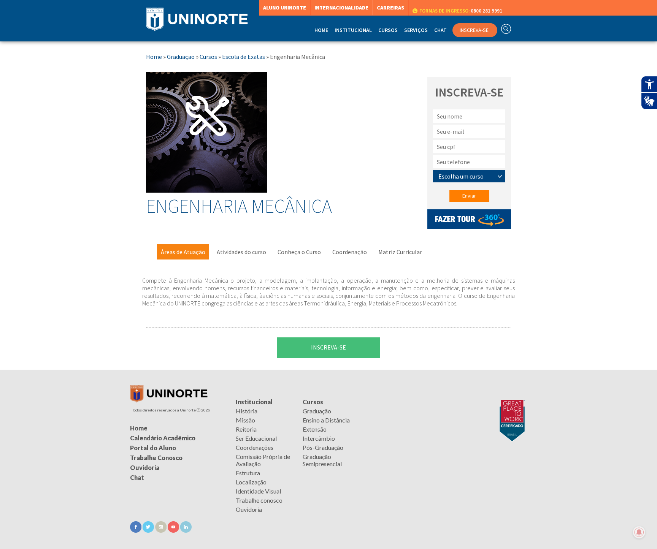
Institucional (254, 401)
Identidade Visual (258, 491)
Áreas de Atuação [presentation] (183, 252)
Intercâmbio (319, 438)
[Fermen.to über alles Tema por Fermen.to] (328, 540)
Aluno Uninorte (284, 7)
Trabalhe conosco (259, 500)
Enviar (469, 195)
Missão (245, 420)
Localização (251, 482)
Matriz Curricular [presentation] (400, 252)
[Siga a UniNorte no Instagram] (161, 530)
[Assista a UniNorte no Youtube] (174, 530)
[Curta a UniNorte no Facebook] (136, 530)
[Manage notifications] (639, 532)
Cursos (208, 56)
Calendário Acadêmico (162, 437)
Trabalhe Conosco (156, 457)
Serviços (416, 30)
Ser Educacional (256, 438)
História (246, 411)
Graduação (181, 56)
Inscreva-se (328, 347)
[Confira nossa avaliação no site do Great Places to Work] (510, 401)
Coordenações (254, 447)
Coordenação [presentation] (349, 252)
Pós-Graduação (323, 447)
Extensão (315, 429)
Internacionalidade (341, 7)
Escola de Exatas (243, 56)
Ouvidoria (249, 509)
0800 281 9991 (460, 10)
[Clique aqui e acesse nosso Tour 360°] (469, 226)
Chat (440, 30)
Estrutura (248, 472)
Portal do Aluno (153, 447)
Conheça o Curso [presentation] (299, 252)
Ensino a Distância (326, 420)
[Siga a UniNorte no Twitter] (149, 530)
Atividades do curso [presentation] (241, 252)
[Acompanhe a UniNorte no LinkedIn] (186, 530)
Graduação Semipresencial (322, 460)
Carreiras (390, 7)
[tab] (183, 251)
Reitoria (246, 429)
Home (321, 30)
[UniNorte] (169, 400)
